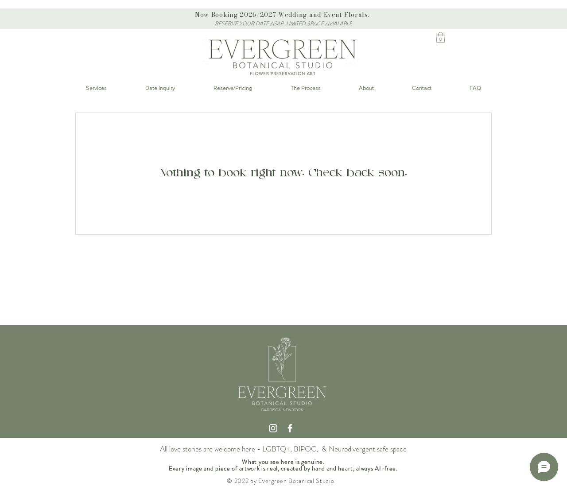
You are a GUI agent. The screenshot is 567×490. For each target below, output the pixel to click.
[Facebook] (289, 428)
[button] (440, 37)
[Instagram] (273, 428)
